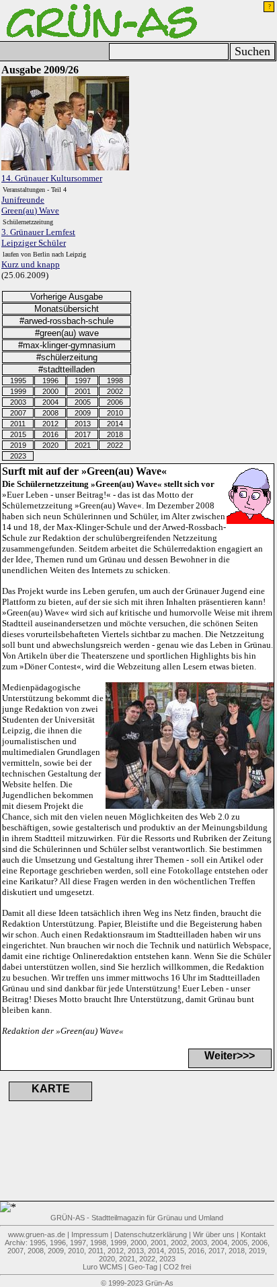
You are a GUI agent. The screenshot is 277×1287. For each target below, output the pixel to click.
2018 (115, 434)
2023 (18, 456)
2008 (50, 413)
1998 (115, 380)
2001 (83, 391)
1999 (18, 391)
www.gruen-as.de (36, 1234)
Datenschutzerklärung (150, 1234)
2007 (18, 413)
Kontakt (253, 1234)
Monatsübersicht (66, 309)
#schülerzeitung (66, 357)
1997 (83, 380)
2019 (18, 445)
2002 (115, 391)
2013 (83, 424)
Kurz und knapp (30, 264)
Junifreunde (22, 200)
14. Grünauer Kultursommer (51, 178)
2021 (83, 445)
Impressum (89, 1234)
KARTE (51, 1088)
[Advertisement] (201, 130)
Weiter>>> (229, 1055)
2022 (115, 445)
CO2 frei (177, 1267)
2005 (83, 402)
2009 (83, 413)
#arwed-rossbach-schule (66, 321)
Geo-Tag (142, 1267)
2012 (50, 424)
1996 (50, 380)
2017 (83, 434)
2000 (50, 391)
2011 (18, 424)
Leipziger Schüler (33, 243)
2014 (115, 424)
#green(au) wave (67, 333)
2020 (50, 445)
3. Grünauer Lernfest (38, 232)
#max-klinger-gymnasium (67, 345)
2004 (50, 402)
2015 (18, 434)
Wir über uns (214, 1234)
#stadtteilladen (66, 369)
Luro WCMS (102, 1267)
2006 (115, 402)
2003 (18, 402)
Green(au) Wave (30, 210)
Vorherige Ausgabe (66, 297)
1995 (18, 380)
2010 (115, 413)
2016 (50, 434)
